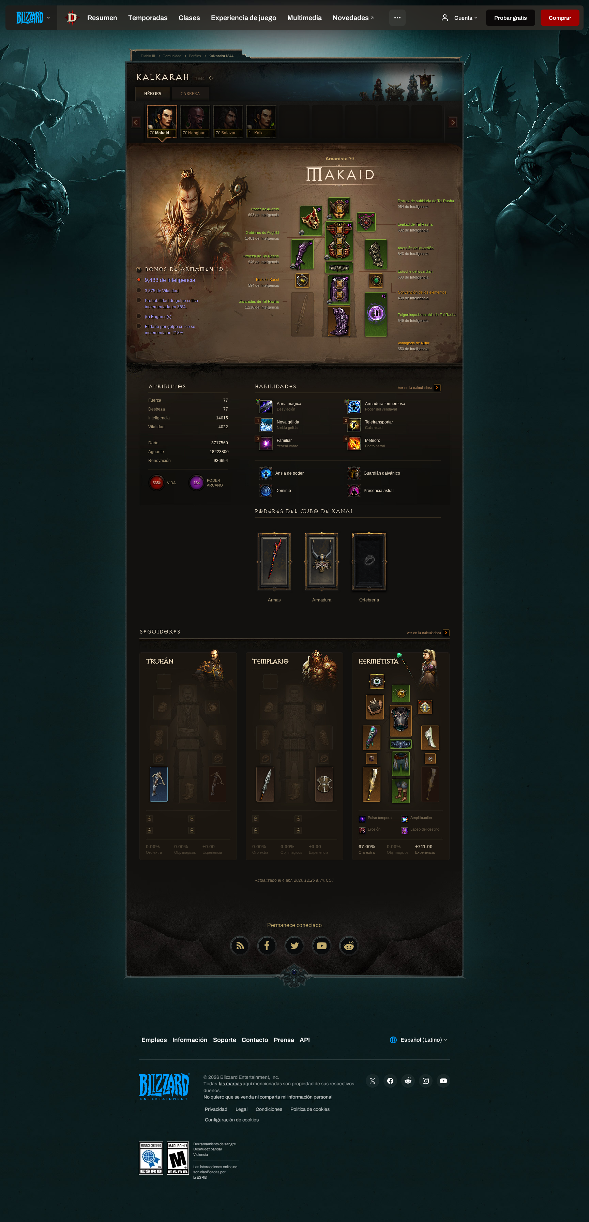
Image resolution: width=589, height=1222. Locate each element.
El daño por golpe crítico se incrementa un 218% (170, 329)
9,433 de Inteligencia (170, 280)
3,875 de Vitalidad (162, 290)
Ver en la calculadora (415, 388)
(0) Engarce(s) (158, 316)
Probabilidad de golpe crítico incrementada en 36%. (171, 303)
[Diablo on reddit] (349, 946)
